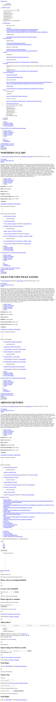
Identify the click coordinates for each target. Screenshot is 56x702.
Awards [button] (5, 52)
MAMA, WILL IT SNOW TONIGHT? (13, 231)
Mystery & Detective (29, 29)
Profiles (8, 49)
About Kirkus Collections (21, 96)
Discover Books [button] (7, 499)
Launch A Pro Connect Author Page (35, 83)
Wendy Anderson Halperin (28, 494)
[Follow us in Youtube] (4, 547)
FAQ (16, 519)
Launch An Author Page (36, 101)
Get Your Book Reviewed (27, 82)
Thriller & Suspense (19, 29)
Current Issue (9, 71)
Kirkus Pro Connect (21, 516)
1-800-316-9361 (8, 666)
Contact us (6, 520)
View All (8, 28)
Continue (16, 592)
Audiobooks (9, 29)
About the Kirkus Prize (20, 57)
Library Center (9, 86)
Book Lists (10, 505)
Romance (36, 29)
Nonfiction (21, 30)
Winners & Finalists (10, 57)
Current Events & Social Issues (13, 32)
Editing (11, 77)
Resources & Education (11, 74)
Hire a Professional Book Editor (11, 512)
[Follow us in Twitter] (4, 545)
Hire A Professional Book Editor (13, 82)
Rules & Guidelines (30, 62)
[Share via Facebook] (9, 132)
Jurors (27, 57)
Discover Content (10, 101)
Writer (5, 629)
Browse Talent (18, 101)
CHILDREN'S (7, 141)
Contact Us (6, 531)
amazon (2, 146)
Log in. (14, 609)
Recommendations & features (28, 88)
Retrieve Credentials (19, 690)
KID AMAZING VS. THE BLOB (12, 356)
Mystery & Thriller (23, 44)
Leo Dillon (23, 156)
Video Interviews (8, 16)
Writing (8, 77)
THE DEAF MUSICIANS (10, 472)
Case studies (18, 88)
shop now (3, 145)
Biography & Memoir (28, 30)
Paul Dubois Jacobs (13, 406)
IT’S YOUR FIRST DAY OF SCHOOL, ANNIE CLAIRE (17, 241)
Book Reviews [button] (7, 23)
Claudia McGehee (27, 223)
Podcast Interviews (8, 17)
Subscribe (35, 71)
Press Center (20, 519)
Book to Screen (10, 50)
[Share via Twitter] (8, 133)
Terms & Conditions (8, 523)
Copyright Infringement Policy (11, 524)
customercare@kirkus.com (21, 666)
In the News (16, 50)
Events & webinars (39, 88)
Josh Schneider (5, 280)
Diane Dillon (30, 156)
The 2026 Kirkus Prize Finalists (18, 128)
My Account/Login (30, 516)
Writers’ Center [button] (7, 511)
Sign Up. (15, 693)
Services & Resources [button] (9, 72)
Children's (45, 32)
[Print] (5, 136)
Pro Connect (7, 19)
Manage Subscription (28, 71)
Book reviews (7, 12)
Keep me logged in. (5, 636)
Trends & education (10, 88)
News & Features (8, 14)
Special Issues (16, 71)
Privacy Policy (7, 522)
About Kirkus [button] (7, 518)
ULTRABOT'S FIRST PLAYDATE (12, 346)
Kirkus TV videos (44, 505)
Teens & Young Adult (38, 32)
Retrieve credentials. (14, 616)
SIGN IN (8, 3)
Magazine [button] (6, 63)
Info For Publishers (27, 519)
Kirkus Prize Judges (27, 507)
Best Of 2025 (26, 37)
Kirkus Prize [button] (6, 506)
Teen (20, 43)
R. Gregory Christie (33, 474)
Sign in (2, 633)
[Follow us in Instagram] (4, 546)
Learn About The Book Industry (13, 514)
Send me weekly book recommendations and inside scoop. (14, 635)
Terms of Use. (24, 633)
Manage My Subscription (20, 510)
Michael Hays (29, 406)
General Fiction (10, 43)
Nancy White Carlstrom (7, 156)
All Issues (21, 71)
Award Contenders (21, 62)
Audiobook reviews (8, 13)
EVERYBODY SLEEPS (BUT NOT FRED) (14, 366)
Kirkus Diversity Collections (10, 516)
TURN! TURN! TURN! (9, 492)
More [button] (5, 89)
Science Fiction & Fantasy (12, 30)
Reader (5, 628)
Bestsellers (8, 37)
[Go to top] (4, 550)
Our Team (9, 519)
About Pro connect (25, 101)
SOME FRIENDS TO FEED (10, 482)
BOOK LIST (8, 128)
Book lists (13, 37)
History (35, 30)
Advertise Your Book (22, 83)
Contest (13, 519)
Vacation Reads (33, 37)
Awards (17, 49)
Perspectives (13, 49)
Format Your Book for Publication (41, 82)
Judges (36, 62)
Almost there (4, 606)
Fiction (13, 29)
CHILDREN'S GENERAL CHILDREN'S (11, 203)
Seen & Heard (22, 49)
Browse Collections (10, 96)
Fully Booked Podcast (32, 50)
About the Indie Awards (11, 62)
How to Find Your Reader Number (19, 683)
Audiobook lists (19, 37)
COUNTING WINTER (9, 221)
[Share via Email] (8, 134)
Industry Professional (8, 631)
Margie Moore (27, 243)
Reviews (6, 140)
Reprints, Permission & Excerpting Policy (9, 526)
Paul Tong (26, 233)
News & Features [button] (8, 38)
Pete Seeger (5, 406)
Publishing (15, 77)
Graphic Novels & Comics (27, 32)
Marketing (20, 77)
